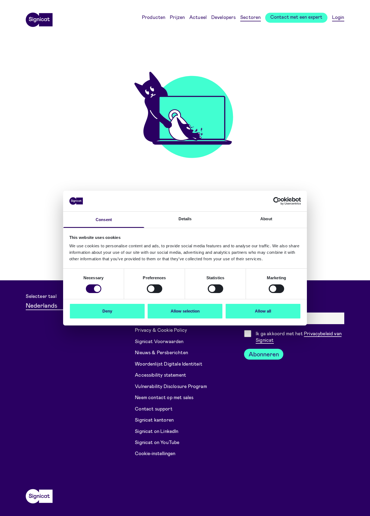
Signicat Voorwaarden (159, 341)
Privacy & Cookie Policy (161, 330)
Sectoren (250, 17)
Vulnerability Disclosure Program (171, 386)
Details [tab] (185, 218)
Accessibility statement (160, 374)
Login (338, 17)
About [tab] (266, 218)
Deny (107, 311)
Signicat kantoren (154, 419)
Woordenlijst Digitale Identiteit (168, 363)
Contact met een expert (296, 16)
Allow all (263, 311)
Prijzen (177, 17)
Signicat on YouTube (157, 442)
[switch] (154, 288)
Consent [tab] (104, 219)
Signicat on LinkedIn (156, 430)
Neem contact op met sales (164, 397)
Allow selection (185, 311)
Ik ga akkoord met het (299, 337)
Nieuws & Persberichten (161, 352)
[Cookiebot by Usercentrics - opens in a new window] (277, 201)
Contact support (154, 408)
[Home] (39, 17)
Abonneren (264, 353)
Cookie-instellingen (155, 453)
